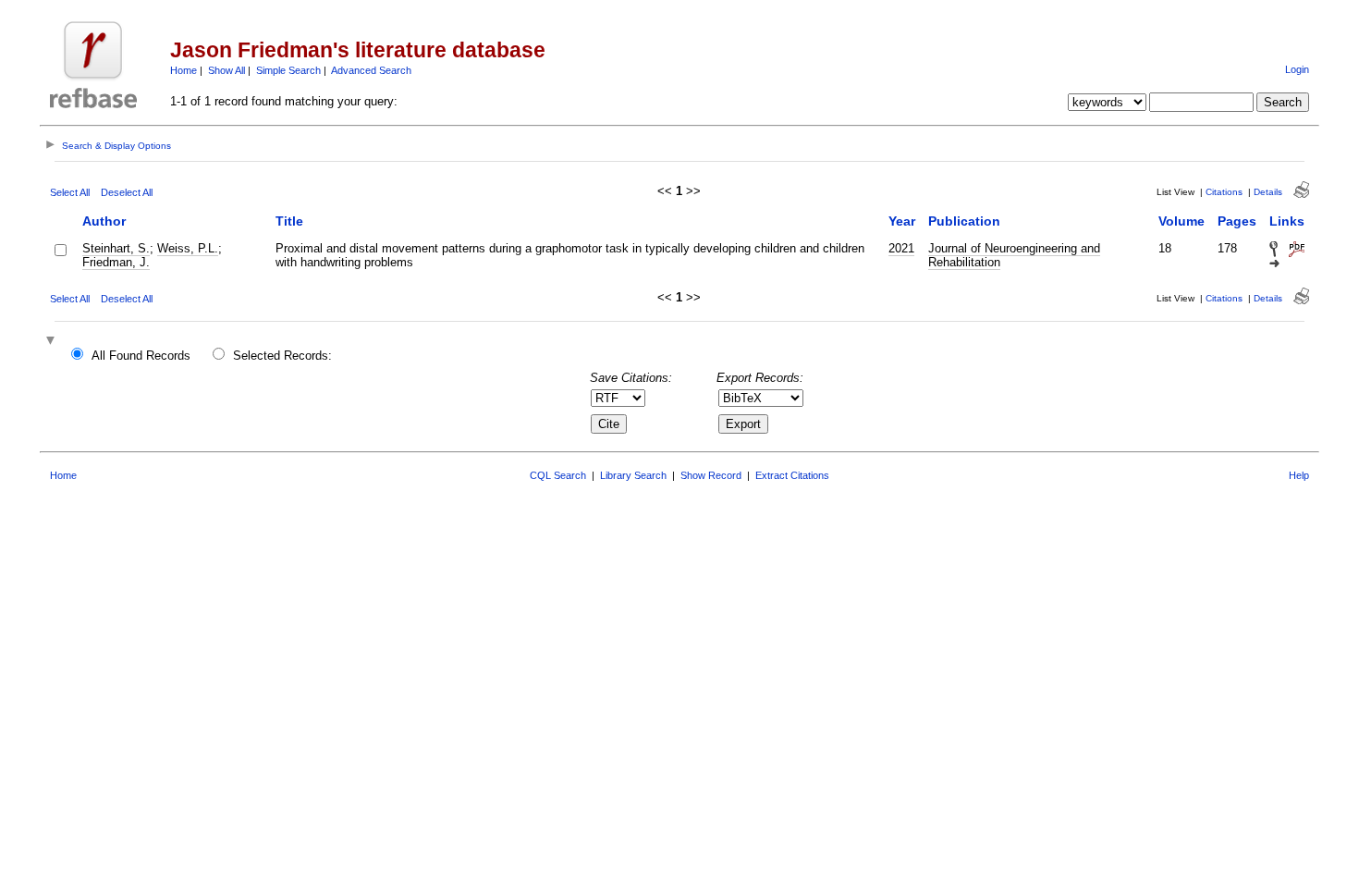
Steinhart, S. (116, 248)
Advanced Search (371, 70)
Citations (1224, 192)
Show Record (710, 475)
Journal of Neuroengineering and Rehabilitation (1014, 255)
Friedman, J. (116, 262)
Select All (70, 192)
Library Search (633, 475)
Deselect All (127, 192)
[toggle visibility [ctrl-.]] (52, 342)
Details (1268, 192)
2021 (901, 248)
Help (1299, 475)
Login (1297, 69)
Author (104, 221)
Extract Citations (792, 475)
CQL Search (558, 475)
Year (901, 221)
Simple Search (288, 70)
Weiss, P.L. (187, 248)
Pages (1237, 221)
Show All (226, 70)
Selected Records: (282, 355)
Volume (1181, 221)
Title (289, 221)
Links (1286, 221)
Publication (964, 221)
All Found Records (141, 355)
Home (183, 70)
